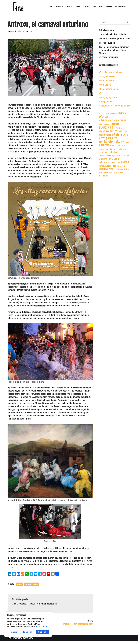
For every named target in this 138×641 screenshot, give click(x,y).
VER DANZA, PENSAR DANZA (108, 57)
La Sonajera (116, 159)
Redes (101, 7)
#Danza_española (104, 124)
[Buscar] (128, 6)
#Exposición (106, 127)
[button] (125, 6)
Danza (101, 152)
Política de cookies (41, 627)
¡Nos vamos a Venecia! (107, 43)
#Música (113, 131)
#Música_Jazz (122, 131)
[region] (28, 624)
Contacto (109, 7)
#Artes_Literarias (105, 85)
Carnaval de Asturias (31, 584)
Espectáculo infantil (111, 152)
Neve (9, 638)
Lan (109, 159)
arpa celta (127, 142)
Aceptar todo (42, 632)
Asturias (104, 145)
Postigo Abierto (106, 169)
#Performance (105, 135)
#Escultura (114, 124)
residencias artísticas (121, 169)
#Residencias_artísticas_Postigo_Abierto (114, 106)
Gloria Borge (103, 159)
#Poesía (126, 135)
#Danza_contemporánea (112, 120)
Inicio (51, 7)
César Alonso (122, 149)
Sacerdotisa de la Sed (106, 173)
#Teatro (120, 141)
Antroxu (19, 584)
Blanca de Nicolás (115, 146)
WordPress (30, 638)
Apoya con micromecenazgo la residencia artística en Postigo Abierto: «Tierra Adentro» (114, 50)
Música (113, 163)
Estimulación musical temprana (107, 156)
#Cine (107, 113)
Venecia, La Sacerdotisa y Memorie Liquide (114, 39)
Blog (94, 7)
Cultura (116, 149)
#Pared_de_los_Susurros (108, 97)
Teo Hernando (103, 176)
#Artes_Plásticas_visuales (109, 89)
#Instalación (104, 131)
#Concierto (113, 113)
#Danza (103, 116)
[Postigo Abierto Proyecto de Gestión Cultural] (18, 6)
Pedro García (121, 166)
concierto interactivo (106, 149)
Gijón (127, 156)
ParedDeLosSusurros (107, 166)
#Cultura (20, 31)
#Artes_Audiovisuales (107, 76)
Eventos (69, 7)
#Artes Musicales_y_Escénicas (110, 72)
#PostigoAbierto (108, 138)
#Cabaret (102, 113)
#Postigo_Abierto (105, 102)
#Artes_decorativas (106, 81)
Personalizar (14, 632)
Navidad (118, 163)
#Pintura (117, 134)
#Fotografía (118, 128)
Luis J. (12, 31)
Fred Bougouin (121, 156)
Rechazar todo (27, 632)
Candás (124, 146)
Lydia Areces (104, 162)
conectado (32, 604)
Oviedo (125, 162)
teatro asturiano (118, 173)
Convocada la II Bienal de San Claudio (112, 34)
